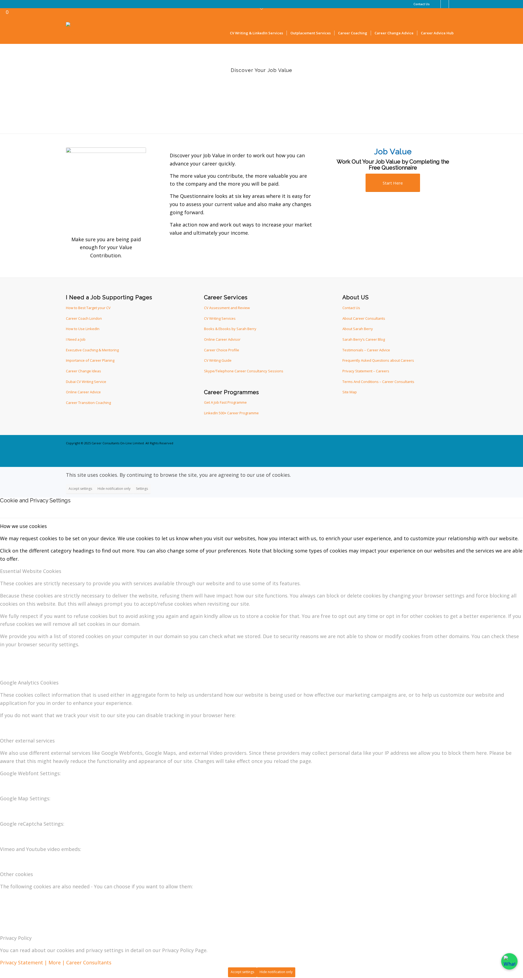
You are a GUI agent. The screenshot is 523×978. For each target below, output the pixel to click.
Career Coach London (84, 318)
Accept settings (80, 488)
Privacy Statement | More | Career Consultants (55, 962)
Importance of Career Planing (90, 360)
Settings (142, 488)
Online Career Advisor (222, 339)
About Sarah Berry (357, 328)
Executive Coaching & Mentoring (92, 350)
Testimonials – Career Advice (366, 350)
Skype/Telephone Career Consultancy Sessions (243, 371)
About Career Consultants (363, 318)
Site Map (349, 392)
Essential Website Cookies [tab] (30, 571)
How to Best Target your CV (88, 307)
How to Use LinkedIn (82, 328)
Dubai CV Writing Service (86, 381)
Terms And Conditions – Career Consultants (378, 381)
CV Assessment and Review (227, 307)
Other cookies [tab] (16, 874)
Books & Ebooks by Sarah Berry (230, 328)
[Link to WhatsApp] (453, 4)
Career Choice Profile (221, 350)
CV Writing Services (220, 318)
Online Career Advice (83, 392)
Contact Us (421, 4)
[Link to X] (445, 4)
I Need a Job (76, 339)
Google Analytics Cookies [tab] (29, 682)
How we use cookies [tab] (23, 526)
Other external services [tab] (27, 740)
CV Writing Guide (218, 360)
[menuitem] (420, 4)
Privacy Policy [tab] (16, 938)
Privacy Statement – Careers (365, 371)
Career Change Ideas (83, 371)
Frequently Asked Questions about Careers (378, 360)
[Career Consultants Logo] (90, 33)
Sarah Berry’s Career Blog (363, 339)
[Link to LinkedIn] (436, 4)
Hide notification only (114, 488)
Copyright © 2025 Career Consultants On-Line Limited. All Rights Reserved (119, 443)
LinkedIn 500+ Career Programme (231, 412)
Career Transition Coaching (88, 402)
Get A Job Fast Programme (225, 402)
